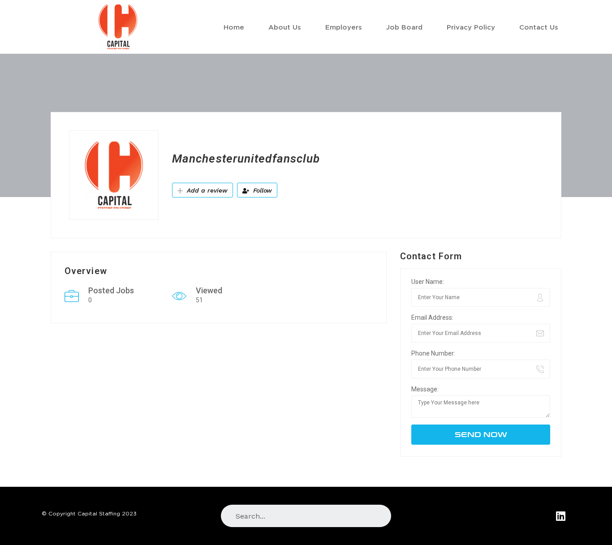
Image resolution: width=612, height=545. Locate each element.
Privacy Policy (471, 26)
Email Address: (432, 317)
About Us (284, 26)
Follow (261, 190)
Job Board (404, 26)
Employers (343, 26)
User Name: (427, 282)
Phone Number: (433, 353)
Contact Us (538, 26)
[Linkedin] (560, 515)
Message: (425, 389)
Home (234, 26)
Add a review (206, 190)
